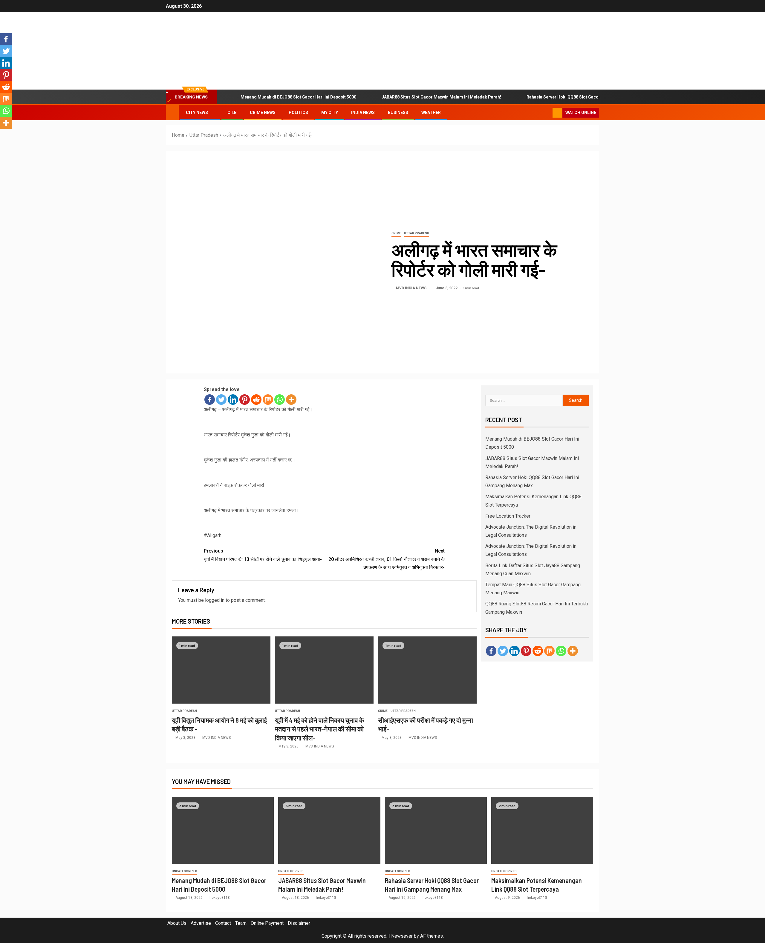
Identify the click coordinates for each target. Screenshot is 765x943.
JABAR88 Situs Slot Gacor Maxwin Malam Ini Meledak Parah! (441, 97)
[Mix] (268, 399)
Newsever (402, 936)
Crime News (263, 112)
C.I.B (232, 112)
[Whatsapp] (279, 399)
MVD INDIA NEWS (411, 288)
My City (329, 112)
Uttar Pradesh (416, 233)
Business (398, 112)
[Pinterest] (244, 399)
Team (241, 923)
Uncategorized (184, 871)
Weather (431, 112)
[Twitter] (221, 399)
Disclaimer (299, 923)
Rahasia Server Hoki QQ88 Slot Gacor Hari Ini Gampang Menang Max (594, 97)
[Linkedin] (233, 399)
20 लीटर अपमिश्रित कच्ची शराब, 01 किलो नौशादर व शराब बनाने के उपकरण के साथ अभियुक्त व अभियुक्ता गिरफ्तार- (386, 559)
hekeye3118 (219, 898)
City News (197, 112)
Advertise (201, 923)
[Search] (547, 113)
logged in (214, 600)
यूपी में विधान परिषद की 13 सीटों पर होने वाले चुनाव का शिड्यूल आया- (263, 555)
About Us (176, 923)
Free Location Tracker (507, 516)
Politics (298, 112)
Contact (223, 923)
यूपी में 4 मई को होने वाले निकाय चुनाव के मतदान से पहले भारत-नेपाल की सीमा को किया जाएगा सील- (319, 729)
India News (363, 112)
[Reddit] (256, 399)
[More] (291, 399)
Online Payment (267, 923)
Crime (396, 233)
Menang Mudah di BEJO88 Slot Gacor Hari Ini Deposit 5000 (298, 97)
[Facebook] (209, 399)
